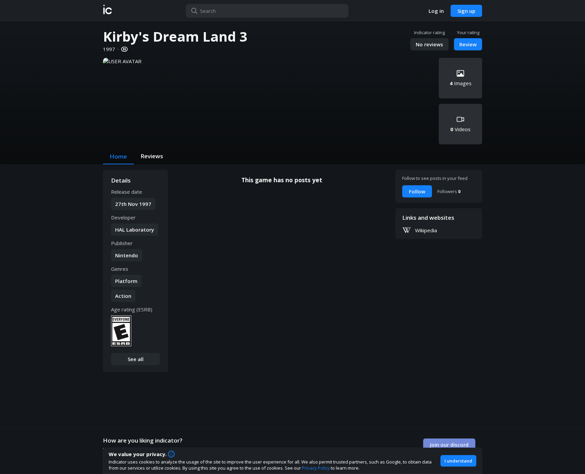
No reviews (429, 44)
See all (136, 359)
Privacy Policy (316, 468)
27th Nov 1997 (133, 203)
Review (468, 44)
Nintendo (126, 255)
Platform (126, 281)
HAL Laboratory (134, 229)
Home (118, 156)
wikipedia (426, 230)
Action (123, 295)
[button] (107, 11)
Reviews (151, 156)
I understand (458, 461)
